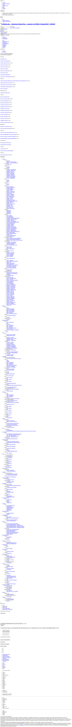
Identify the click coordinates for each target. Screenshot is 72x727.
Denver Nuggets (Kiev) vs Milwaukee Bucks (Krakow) (7, 132)
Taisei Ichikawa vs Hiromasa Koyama (5, 108)
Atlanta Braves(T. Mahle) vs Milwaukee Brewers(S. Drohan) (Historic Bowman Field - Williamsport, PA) (13, 80)
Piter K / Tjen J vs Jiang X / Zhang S (5, 98)
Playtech (4, 664)
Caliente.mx (22, 725)
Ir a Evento (25, 623)
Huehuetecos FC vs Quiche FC (4, 68)
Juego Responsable (6, 659)
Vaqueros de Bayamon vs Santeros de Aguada (6, 128)
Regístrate (5, 28)
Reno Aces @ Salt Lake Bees (4, 88)
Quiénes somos (5, 655)
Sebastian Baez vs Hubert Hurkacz (4, 102)
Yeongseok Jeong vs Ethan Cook (4, 104)
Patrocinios (4, 45)
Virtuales (4, 8)
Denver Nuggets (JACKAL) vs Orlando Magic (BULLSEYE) (8, 136)
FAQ (3, 19)
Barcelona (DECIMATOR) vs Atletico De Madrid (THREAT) (8, 138)
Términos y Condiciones (7, 21)
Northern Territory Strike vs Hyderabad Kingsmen (6, 150)
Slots (3, 6)
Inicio (3, 40)
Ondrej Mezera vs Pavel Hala (7, 609)
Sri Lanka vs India (2, 148)
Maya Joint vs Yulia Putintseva (4, 100)
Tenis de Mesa (5, 606)
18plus (4, 662)
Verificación (5, 44)
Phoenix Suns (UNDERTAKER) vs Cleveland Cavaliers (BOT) (8, 134)
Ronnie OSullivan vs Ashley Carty (4, 154)
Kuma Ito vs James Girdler (4, 116)
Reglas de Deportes (6, 20)
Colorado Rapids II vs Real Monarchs (5, 74)
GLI (3, 663)
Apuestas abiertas (3, 32)
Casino (4, 4)
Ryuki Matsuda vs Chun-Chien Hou (5, 110)
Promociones (5, 42)
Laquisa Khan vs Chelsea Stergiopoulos (5, 122)
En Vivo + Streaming (6, 3)
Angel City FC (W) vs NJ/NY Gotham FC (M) (6, 76)
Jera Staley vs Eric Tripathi (4, 114)
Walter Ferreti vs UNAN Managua (4, 70)
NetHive (4, 667)
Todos (2, 53)
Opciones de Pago (6, 43)
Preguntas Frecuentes (6, 654)
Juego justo (4, 658)
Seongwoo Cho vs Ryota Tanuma (4, 112)
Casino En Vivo (5, 5)
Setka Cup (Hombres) (6, 608)
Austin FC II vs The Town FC (4, 72)
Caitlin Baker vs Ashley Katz (4, 120)
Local (3, 605)
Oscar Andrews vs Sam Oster (4, 118)
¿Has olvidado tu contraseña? (15, 27)
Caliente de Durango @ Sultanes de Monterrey (6, 86)
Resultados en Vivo (6, 41)
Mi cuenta (2, 30)
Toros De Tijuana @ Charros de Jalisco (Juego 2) (6, 84)
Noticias (4, 47)
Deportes (4, 2)
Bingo (4, 7)
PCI (3, 665)
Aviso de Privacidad (6, 656)
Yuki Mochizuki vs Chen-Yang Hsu (4, 106)
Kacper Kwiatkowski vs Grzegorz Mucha (5, 144)
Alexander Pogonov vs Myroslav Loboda (5, 142)
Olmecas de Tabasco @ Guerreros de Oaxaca (6, 82)
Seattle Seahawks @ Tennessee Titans (5, 92)
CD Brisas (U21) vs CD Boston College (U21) (6, 126)
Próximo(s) (4, 51)
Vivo (4, 50)
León (3, 679)
